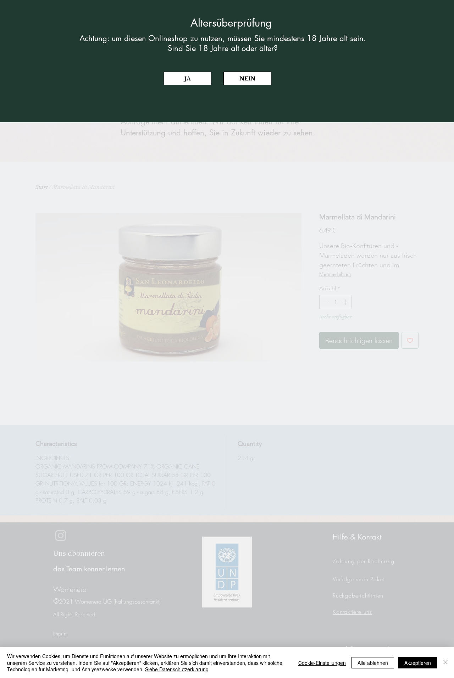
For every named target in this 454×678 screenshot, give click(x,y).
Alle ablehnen (373, 662)
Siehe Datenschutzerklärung (177, 669)
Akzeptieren (417, 662)
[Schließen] (445, 662)
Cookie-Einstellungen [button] (322, 662)
